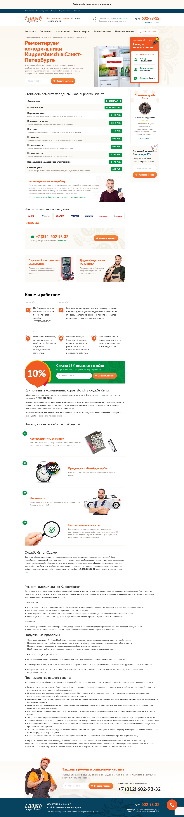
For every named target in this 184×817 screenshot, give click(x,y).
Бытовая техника (102, 31)
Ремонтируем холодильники (63, 37)
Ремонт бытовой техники (41, 37)
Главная (28, 37)
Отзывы (54, 11)
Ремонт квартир (82, 31)
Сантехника (45, 31)
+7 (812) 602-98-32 (52, 237)
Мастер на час (62, 31)
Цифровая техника (124, 31)
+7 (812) (146, 18)
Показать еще (32, 223)
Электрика (30, 31)
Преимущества (42, 11)
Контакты (77, 11)
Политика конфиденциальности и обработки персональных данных (72, 812)
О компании (29, 11)
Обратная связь (65, 11)
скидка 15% (144, 154)
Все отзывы (145, 138)
